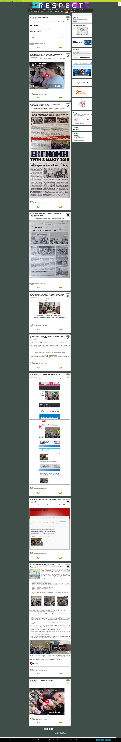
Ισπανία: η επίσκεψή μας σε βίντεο (42, 680)
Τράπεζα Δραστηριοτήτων (34, 11)
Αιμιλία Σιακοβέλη (34, 18)
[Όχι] (119, 740)
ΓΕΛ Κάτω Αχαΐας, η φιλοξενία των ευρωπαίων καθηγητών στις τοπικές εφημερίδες (44, 104)
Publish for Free (61, 37)
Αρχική (30, 9)
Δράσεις (44, 9)
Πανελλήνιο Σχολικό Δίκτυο (79, 140)
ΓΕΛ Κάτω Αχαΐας (77, 138)
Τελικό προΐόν (81, 9)
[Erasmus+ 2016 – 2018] (82, 31)
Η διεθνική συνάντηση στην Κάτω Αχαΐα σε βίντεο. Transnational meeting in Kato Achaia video (45, 54)
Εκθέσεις (75, 9)
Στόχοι (40, 9)
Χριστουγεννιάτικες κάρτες (70, 11)
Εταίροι (35, 9)
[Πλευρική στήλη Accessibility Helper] (119, 4)
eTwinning (76, 135)
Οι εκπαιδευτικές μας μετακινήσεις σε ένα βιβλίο (83, 114)
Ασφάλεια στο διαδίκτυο (78, 137)
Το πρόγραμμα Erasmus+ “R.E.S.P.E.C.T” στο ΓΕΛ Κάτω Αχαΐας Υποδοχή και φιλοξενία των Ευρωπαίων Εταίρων (47, 565)
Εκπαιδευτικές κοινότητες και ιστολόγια (9, 1)
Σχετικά (78, 11)
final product (49, 355)
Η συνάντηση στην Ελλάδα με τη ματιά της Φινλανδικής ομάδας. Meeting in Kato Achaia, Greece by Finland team (47, 294)
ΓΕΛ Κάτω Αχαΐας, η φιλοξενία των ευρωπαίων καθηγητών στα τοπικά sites (44, 375)
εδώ (64, 504)
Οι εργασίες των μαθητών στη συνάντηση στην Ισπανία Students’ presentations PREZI (47, 337)
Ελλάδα (45, 94)
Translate (75, 20)
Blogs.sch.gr (63, 733)
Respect (32, 4)
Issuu (35, 37)
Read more (108, 739)
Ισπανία (45, 363)
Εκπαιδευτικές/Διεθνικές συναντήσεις (55, 9)
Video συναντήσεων (68, 9)
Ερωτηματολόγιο (49, 11)
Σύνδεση (22, 1)
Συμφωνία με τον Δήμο (58, 11)
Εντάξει (98, 739)
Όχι (102, 739)
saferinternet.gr (77, 136)
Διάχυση (42, 11)
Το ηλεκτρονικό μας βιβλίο (40, 17)
